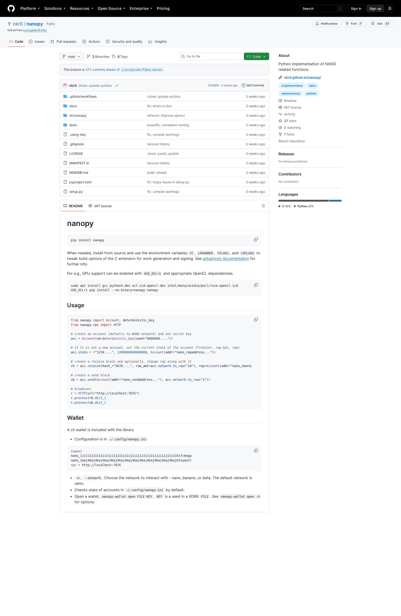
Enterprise (139, 8)
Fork (356, 23)
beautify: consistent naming (168, 125)
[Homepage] (11, 8)
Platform (28, 8)
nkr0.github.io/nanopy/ (302, 77)
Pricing (163, 8)
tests (73, 125)
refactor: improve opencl (165, 115)
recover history (158, 144)
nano (312, 85)
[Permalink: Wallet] (64, 417)
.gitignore (76, 144)
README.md (78, 172)
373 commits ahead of (102, 69)
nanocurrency (290, 93)
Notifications (329, 23)
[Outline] (263, 206)
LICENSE (76, 153)
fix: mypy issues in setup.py (168, 182)
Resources (79, 8)
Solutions (53, 8)
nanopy (34, 24)
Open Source (109, 8)
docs (73, 106)
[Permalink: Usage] (64, 305)
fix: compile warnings (163, 134)
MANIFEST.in (79, 163)
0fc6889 (213, 85)
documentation (226, 258)
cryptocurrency (292, 85)
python (311, 93)
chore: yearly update (163, 153)
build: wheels (157, 172)
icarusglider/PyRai (35, 30)
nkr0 (18, 24)
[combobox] (212, 56)
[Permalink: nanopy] (64, 223)
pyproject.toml (80, 182)
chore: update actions (95, 85)
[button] (256, 239)
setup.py (76, 192)
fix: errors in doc (159, 106)
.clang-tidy (77, 134)
